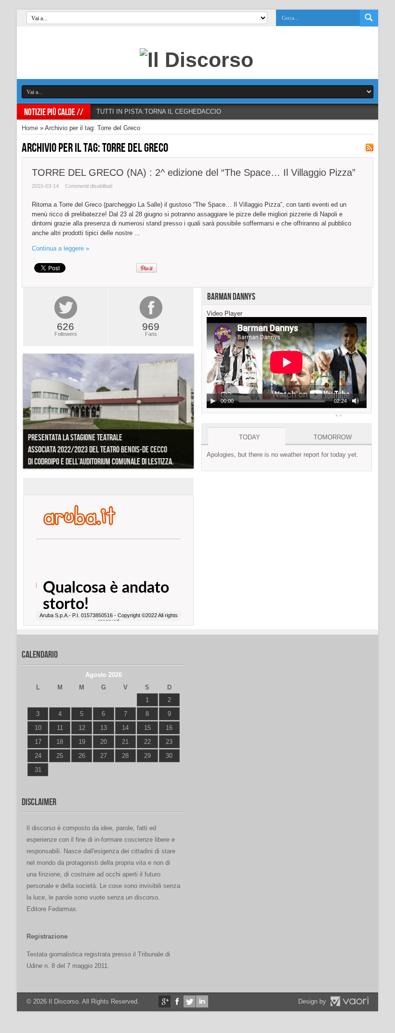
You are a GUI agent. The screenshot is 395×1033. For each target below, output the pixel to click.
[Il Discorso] (196, 59)
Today (249, 437)
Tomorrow (333, 437)
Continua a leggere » (60, 248)
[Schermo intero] (338, 413)
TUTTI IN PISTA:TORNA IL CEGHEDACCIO (158, 111)
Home (30, 128)
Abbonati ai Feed (369, 147)
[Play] (213, 401)
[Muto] (355, 401)
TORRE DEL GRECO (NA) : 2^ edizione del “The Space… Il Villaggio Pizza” (194, 172)
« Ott (33, 781)
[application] (287, 362)
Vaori (349, 1001)
